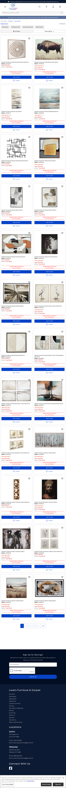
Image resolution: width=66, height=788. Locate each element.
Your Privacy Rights (7, 784)
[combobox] (49, 31)
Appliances (12, 699)
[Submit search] (62, 12)
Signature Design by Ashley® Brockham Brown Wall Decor (15, 62)
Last (43, 626)
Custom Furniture (14, 703)
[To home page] (13, 6)
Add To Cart (16, 77)
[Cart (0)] (60, 7)
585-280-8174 (18, 755)
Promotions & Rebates (16, 708)
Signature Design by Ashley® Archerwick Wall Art (45, 256)
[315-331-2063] (53, 7)
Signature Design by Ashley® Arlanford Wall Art (12, 306)
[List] (39, 7)
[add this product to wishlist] (29, 38)
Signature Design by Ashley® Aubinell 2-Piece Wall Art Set (48, 306)
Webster (13, 746)
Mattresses (12, 696)
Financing (12, 713)
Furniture (10, 21)
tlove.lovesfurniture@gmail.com (23, 742)
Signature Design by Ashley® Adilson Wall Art (12, 210)
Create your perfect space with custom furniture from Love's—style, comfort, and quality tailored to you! (34, 1)
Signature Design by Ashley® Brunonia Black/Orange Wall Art (48, 403)
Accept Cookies (46, 784)
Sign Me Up (33, 676)
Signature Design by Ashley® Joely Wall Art (11, 111)
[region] (33, 781)
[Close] (63, 778)
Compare (17, 80)
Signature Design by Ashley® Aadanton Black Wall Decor (14, 160)
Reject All (58, 784)
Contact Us (12, 720)
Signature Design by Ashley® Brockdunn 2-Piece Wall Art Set (15, 403)
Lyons (12, 731)
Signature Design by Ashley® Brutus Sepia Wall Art (46, 62)
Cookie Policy (30, 781)
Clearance (12, 701)
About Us (12, 715)
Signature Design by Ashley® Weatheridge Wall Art (46, 111)
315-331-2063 (18, 740)
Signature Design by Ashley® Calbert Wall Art (45, 453)
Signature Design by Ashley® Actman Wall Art (45, 160)
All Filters (17, 31)
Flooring (11, 706)
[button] (5, 7)
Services (11, 717)
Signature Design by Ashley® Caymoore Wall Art (45, 502)
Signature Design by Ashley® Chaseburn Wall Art (12, 551)
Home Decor (17, 21)
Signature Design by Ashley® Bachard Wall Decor (13, 355)
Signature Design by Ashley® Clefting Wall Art (45, 600)
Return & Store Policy (15, 722)
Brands (11, 710)
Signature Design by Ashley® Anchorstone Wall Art (13, 256)
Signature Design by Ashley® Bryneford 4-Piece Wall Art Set (15, 453)
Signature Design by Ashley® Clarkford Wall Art (12, 600)
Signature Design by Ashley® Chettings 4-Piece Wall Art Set (48, 551)
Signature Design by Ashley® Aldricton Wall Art (45, 210)
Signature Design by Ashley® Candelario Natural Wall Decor (15, 502)
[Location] (46, 7)
